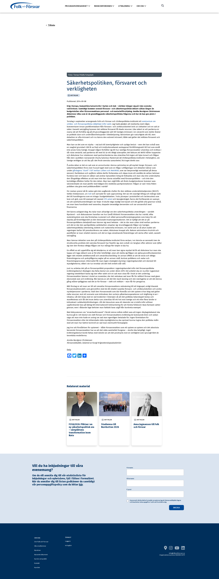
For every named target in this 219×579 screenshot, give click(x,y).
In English (68, 545)
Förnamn (130, 468)
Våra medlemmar (40, 546)
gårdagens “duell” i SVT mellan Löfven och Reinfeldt (96, 170)
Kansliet (37, 567)
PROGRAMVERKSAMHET (76, 6)
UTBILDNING (124, 6)
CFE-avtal (108, 199)
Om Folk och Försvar (41, 542)
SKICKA (176, 507)
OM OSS (140, 6)
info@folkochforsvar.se (177, 553)
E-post (129, 489)
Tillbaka (51, 25)
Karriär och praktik (40, 559)
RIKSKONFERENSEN (103, 6)
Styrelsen (37, 550)
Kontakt (37, 563)
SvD (90, 194)
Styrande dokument (41, 554)
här (81, 484)
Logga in (68, 541)
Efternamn (130, 478)
